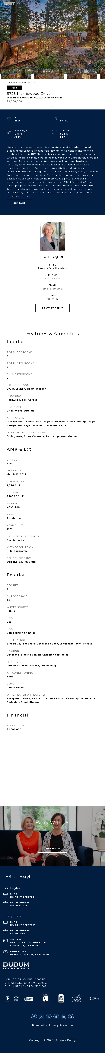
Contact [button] (19, 203)
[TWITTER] (41, 1016)
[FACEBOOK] (34, 1016)
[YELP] (71, 1016)
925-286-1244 (18, 905)
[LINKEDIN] (63, 1016)
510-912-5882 (18, 933)
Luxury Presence (61, 1025)
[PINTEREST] (56, 1016)
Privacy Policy (66, 1040)
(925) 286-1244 (52, 278)
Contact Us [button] (52, 849)
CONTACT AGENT (52, 308)
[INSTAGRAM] (49, 1016)
